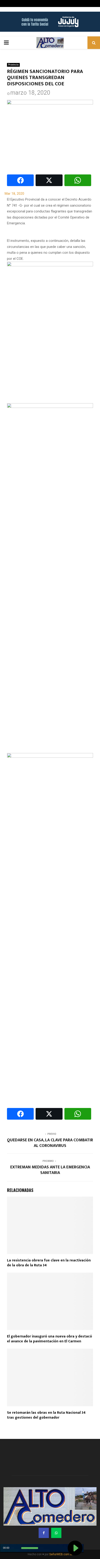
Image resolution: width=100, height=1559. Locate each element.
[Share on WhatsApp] (77, 180)
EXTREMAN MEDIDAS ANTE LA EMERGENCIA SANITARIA (50, 1170)
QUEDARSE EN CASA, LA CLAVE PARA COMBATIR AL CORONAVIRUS (50, 1143)
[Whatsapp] (56, 1533)
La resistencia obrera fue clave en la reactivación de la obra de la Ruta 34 (49, 1262)
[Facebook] (44, 1533)
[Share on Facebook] (20, 180)
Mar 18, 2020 (14, 193)
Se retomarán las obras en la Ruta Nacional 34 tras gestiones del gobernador (46, 1415)
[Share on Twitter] (49, 180)
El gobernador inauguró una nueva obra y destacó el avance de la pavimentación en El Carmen (49, 1338)
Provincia (13, 64)
